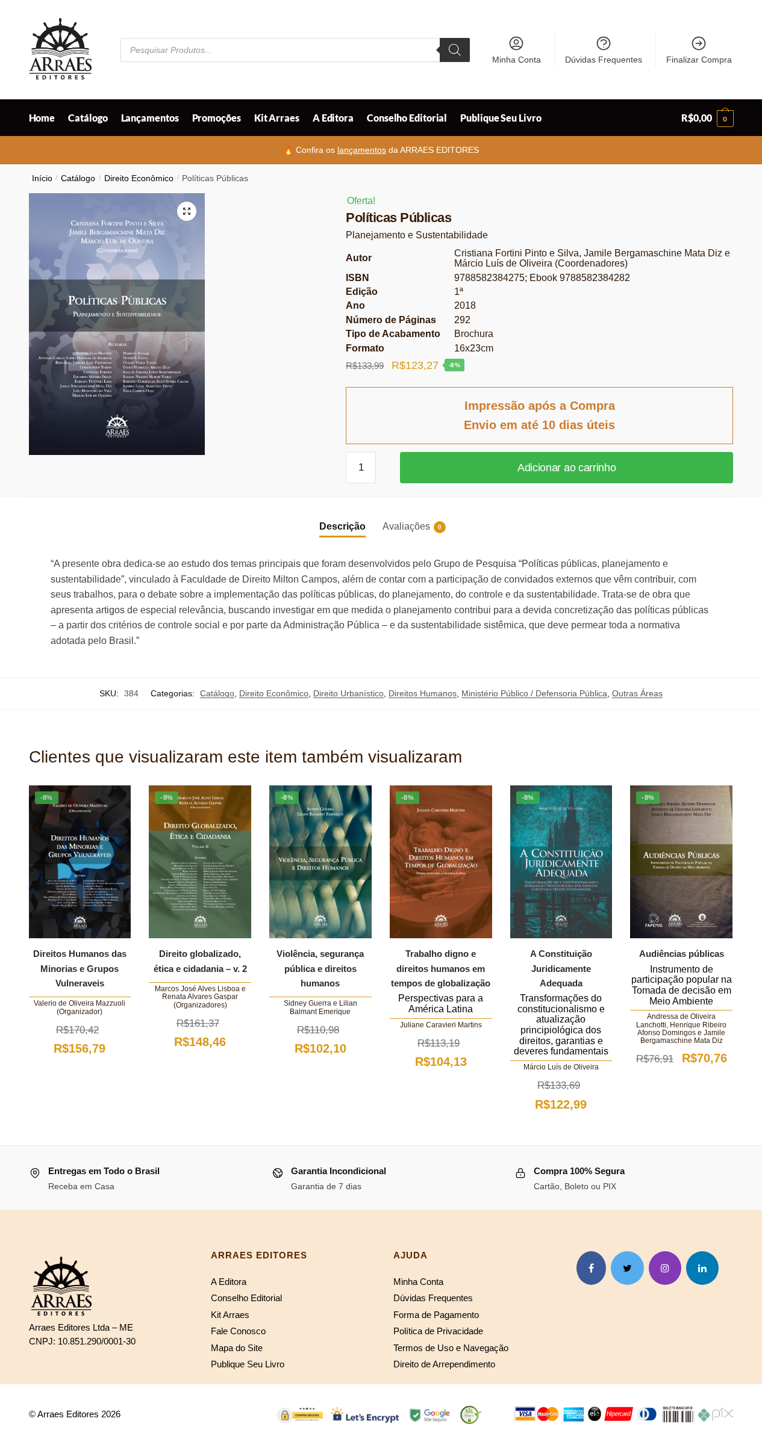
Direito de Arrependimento (444, 1364)
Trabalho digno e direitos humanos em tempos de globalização (440, 968)
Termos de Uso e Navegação (450, 1348)
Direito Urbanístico (348, 693)
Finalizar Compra (699, 59)
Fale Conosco (238, 1331)
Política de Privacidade (438, 1331)
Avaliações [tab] (406, 526)
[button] (186, 211)
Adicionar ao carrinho (566, 468)
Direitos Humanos (423, 693)
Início (42, 178)
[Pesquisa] (455, 50)
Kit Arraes (230, 1315)
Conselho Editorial (246, 1298)
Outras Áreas (637, 693)
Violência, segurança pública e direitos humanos (320, 968)
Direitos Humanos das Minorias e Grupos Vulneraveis (79, 968)
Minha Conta (516, 59)
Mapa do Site (237, 1348)
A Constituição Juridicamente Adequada (561, 968)
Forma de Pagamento (436, 1315)
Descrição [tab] (342, 526)
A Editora (228, 1281)
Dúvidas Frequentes (603, 59)
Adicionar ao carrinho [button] (79, 1078)
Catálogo (78, 178)
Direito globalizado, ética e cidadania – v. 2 (200, 960)
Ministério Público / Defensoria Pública (534, 693)
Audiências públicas (681, 953)
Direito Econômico (138, 178)
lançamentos (361, 150)
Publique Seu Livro (247, 1364)
